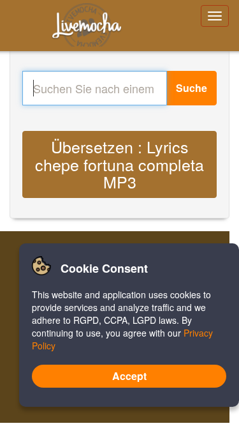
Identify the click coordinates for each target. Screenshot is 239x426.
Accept (129, 376)
